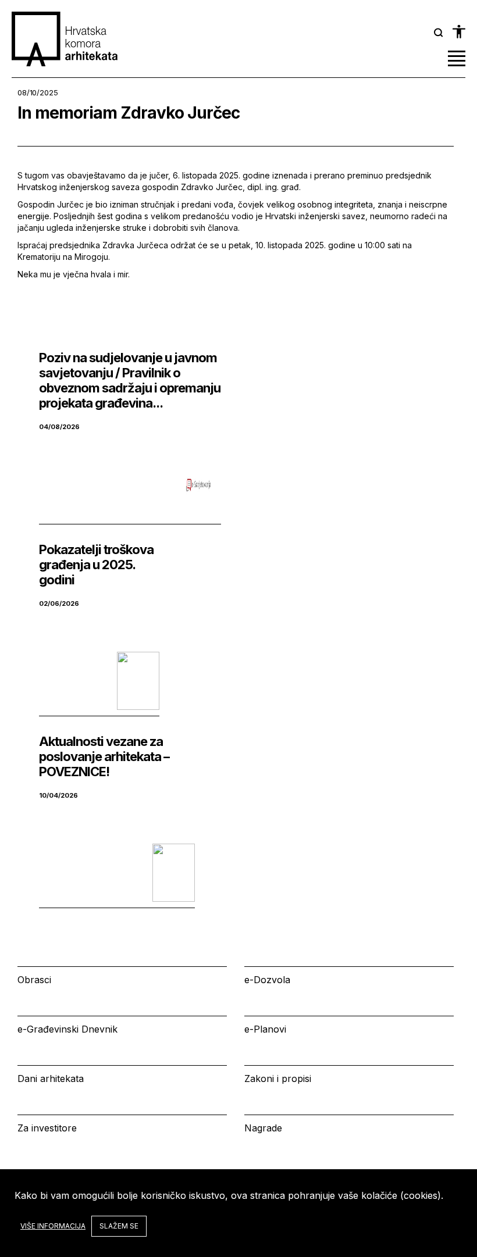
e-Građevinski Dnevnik (67, 1029)
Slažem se (118, 1226)
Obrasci (34, 979)
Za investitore (47, 1128)
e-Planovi (265, 1029)
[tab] (438, 32)
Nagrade (263, 1128)
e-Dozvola (267, 979)
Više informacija (53, 1226)
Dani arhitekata (50, 1078)
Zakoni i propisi (277, 1078)
